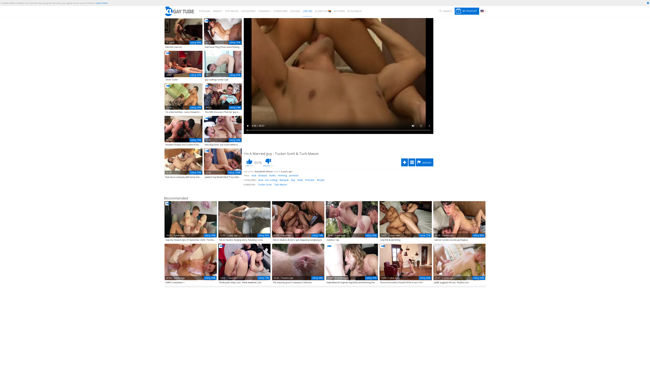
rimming (282, 175)
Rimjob (320, 180)
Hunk (300, 180)
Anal (260, 180)
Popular (204, 11)
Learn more (101, 3)
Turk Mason (280, 184)
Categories (248, 11)
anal (254, 175)
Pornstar (310, 180)
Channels (264, 11)
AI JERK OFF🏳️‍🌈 (323, 11)
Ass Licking (271, 180)
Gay (293, 180)
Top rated (232, 11)
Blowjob (284, 180)
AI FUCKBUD (355, 11)
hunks (272, 175)
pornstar (293, 175)
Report (427, 162)
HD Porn (339, 11)
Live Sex (307, 11)
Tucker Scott (265, 184)
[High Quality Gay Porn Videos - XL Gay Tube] (179, 11)
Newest (217, 11)
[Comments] (411, 162)
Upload (295, 11)
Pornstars (281, 11)
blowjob (262, 175)
